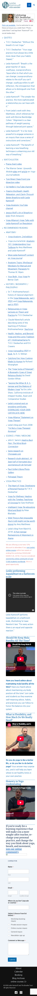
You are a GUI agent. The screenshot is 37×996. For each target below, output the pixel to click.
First (9, 875)
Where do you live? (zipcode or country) (18, 901)
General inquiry (16, 932)
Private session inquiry (19, 924)
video (15, 172)
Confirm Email (24, 896)
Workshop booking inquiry (18, 920)
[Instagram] (21, 992)
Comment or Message (17, 940)
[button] (34, 5)
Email (9, 896)
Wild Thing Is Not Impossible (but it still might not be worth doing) (21, 521)
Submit (12, 959)
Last (9, 883)
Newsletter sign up (18, 935)
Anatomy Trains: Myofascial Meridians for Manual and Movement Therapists (20, 266)
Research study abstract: (20, 462)
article (24, 172)
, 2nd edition (20, 237)
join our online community (14, 850)
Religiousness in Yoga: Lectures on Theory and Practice (18, 312)
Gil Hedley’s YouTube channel (19, 187)
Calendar (18, 972)
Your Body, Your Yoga (17, 277)
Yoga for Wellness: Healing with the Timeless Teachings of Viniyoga (20, 500)
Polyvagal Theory (15, 477)
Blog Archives (18, 978)
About (18, 968)
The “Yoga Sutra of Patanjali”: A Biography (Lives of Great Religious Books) (21, 372)
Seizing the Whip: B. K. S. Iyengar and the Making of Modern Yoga (19, 386)
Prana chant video (14, 164)
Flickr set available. (9, 25)
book (10, 354)
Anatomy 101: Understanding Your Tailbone (21, 244)
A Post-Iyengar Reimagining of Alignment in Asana (20, 535)
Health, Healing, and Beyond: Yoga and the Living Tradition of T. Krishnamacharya (21, 337)
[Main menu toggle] (29, 5)
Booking (18, 975)
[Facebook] (16, 992)
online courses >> (18, 982)
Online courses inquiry (19, 928)
